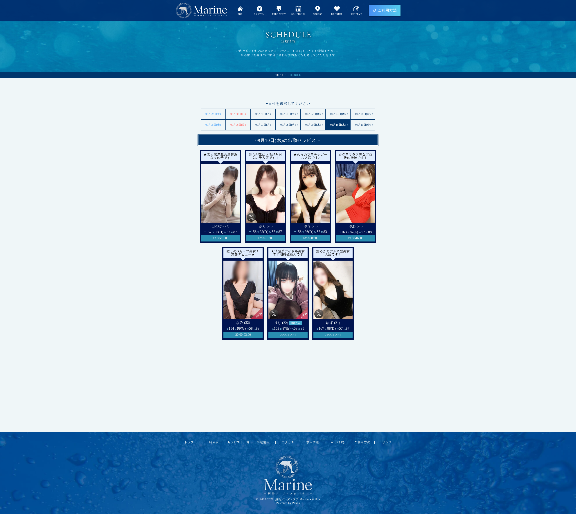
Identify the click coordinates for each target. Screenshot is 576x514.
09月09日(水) (313, 124)
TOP (278, 75)
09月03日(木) (338, 114)
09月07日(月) (263, 124)
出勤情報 (263, 442)
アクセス (288, 442)
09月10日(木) (338, 124)
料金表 (213, 442)
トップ (189, 442)
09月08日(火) (288, 124)
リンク (387, 442)
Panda (296, 503)
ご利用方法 (387, 10)
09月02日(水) (313, 114)
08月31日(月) (263, 114)
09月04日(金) (363, 114)
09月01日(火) (288, 114)
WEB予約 (337, 442)
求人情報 (312, 442)
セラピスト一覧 (238, 442)
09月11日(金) (363, 124)
